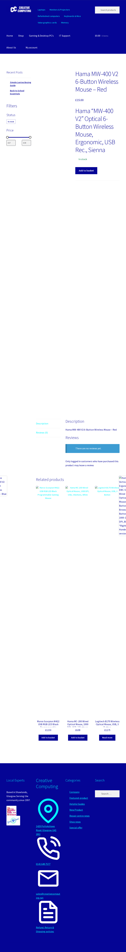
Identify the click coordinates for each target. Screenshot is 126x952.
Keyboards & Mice (72, 16)
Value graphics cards (47, 22)
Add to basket (86, 170)
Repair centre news (79, 815)
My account (31, 47)
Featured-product (78, 797)
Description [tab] (42, 423)
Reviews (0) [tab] (42, 432)
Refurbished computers (49, 16)
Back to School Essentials (17, 92)
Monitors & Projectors (60, 9)
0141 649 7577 (43, 864)
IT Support (64, 35)
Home (9, 35)
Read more (107, 737)
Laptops (41, 9)
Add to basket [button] (48, 737)
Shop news (75, 821)
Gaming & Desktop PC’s (41, 35)
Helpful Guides (77, 803)
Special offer (75, 827)
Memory (65, 22)
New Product (76, 809)
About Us (11, 47)
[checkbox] (11, 121)
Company (74, 791)
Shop (21, 35)
